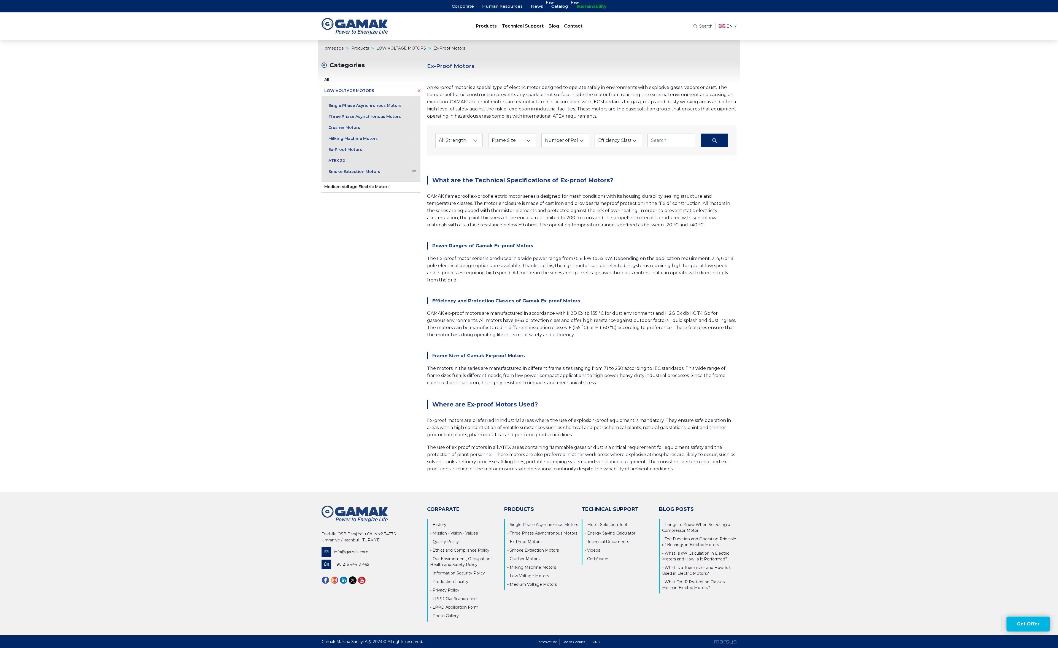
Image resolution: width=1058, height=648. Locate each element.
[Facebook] (325, 579)
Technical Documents (608, 541)
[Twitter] (353, 579)
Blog (554, 26)
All (326, 79)
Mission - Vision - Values (455, 533)
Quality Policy (446, 541)
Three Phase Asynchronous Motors (364, 116)
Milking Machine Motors (353, 138)
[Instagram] (334, 579)
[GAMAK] (373, 26)
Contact (573, 26)
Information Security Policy (459, 573)
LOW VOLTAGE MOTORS (349, 90)
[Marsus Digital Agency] (725, 641)
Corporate (463, 6)
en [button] (730, 26)
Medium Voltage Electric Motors (357, 186)
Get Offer (1028, 624)
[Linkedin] (343, 579)
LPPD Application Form (455, 607)
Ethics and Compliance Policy (461, 550)
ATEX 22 (336, 160)
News (537, 6)
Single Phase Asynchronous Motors (364, 105)
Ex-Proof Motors (345, 149)
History (439, 524)
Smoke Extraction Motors (354, 171)
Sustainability (591, 6)
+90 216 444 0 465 (351, 564)
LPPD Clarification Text (455, 598)
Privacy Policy (446, 590)
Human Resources (502, 6)
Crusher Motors (344, 127)
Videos (593, 550)
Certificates (598, 558)
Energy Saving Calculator (611, 533)
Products (486, 26)
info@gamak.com (351, 551)
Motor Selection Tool (607, 524)
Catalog (559, 6)
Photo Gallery (446, 615)
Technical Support (523, 26)
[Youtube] (362, 579)
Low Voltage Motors (529, 575)
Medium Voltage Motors (533, 584)
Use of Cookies (574, 642)
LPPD (595, 642)
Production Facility (450, 581)
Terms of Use (547, 642)
